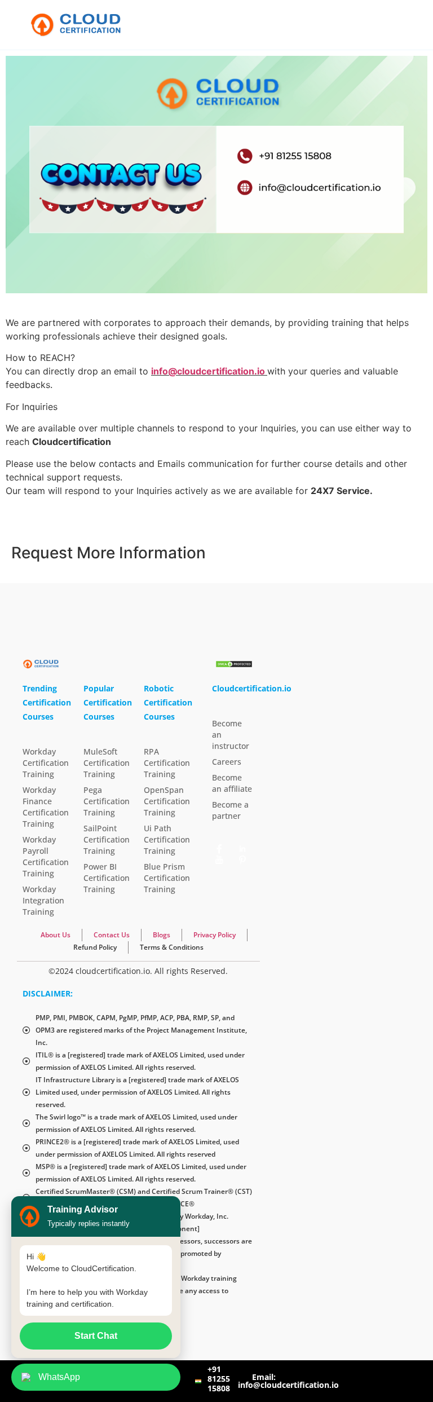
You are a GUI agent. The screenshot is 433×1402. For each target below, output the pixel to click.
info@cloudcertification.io (208, 371)
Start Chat (95, 1336)
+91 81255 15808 (218, 1379)
